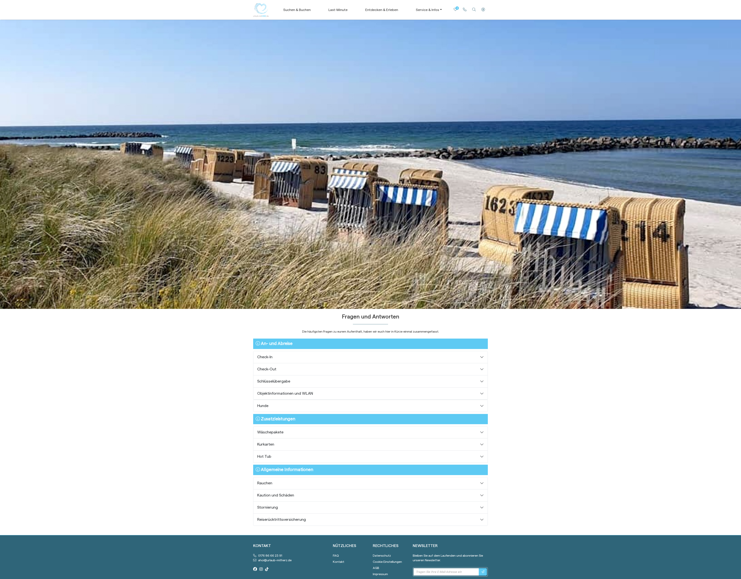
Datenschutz (382, 555)
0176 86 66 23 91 (270, 555)
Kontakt (338, 561)
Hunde (262, 406)
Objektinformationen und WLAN (285, 393)
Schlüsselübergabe (273, 381)
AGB (376, 568)
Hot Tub (264, 456)
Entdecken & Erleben (381, 10)
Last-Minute (338, 10)
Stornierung (267, 507)
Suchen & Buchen (297, 10)
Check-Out (266, 369)
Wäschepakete (270, 432)
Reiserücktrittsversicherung (281, 520)
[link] (464, 9)
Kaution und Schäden (275, 495)
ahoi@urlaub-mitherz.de (275, 560)
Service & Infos (427, 10)
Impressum (380, 574)
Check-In (264, 357)
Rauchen (264, 483)
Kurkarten (265, 444)
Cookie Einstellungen (387, 561)
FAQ (336, 555)
